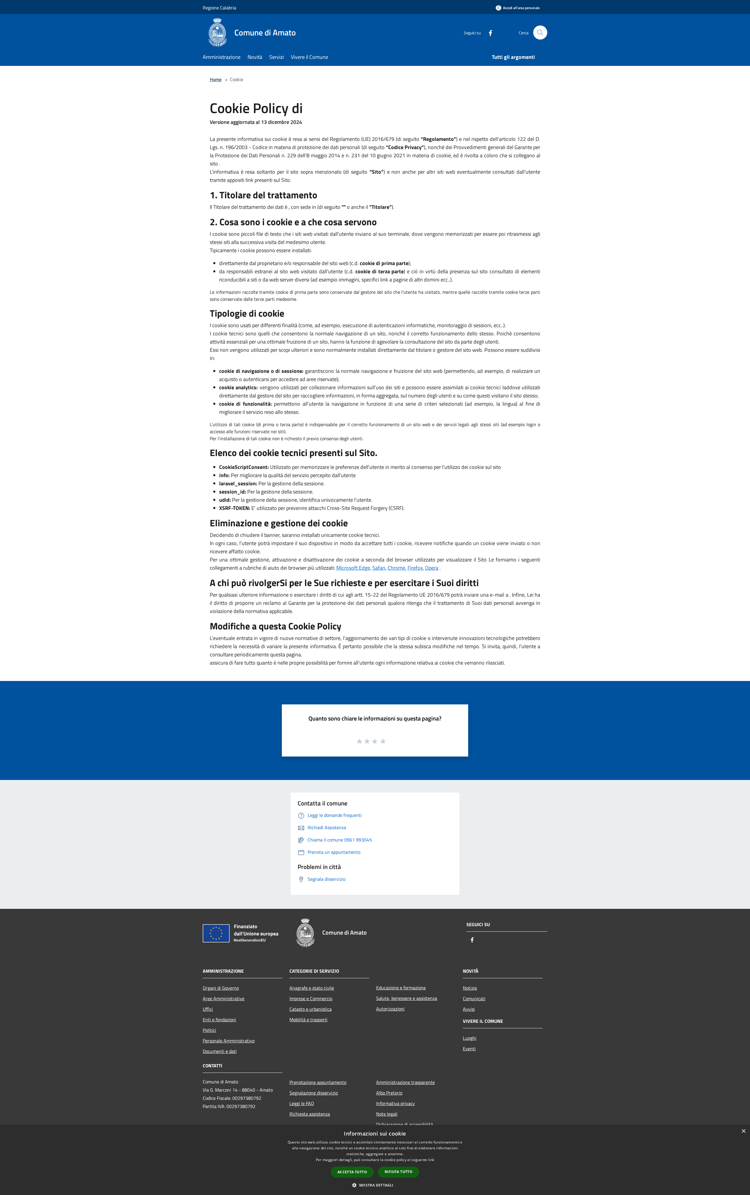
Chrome (396, 568)
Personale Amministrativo (229, 1040)
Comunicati (474, 998)
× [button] (743, 1131)
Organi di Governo (221, 987)
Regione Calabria (219, 7)
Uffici (208, 1009)
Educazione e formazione (401, 987)
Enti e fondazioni (219, 1019)
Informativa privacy (395, 1103)
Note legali (387, 1113)
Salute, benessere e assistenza (406, 998)
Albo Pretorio (389, 1092)
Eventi (469, 1048)
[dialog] (375, 1160)
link (431, 1159)
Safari (378, 568)
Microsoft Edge (353, 568)
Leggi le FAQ (301, 1103)
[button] (375, 1185)
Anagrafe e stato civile (311, 987)
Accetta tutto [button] (352, 1172)
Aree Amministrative (223, 998)
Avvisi (469, 1009)
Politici (209, 1030)
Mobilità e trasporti (308, 1019)
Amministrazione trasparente (405, 1082)
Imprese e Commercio (310, 998)
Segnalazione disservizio (313, 1092)
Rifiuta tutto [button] (398, 1171)
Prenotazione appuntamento (317, 1082)
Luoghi (469, 1038)
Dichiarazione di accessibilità (404, 1124)
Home (215, 79)
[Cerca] (540, 32)
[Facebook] (488, 32)
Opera (431, 568)
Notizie (470, 987)
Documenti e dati (220, 1051)
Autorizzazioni (390, 1008)
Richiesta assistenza (309, 1113)
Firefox (415, 568)
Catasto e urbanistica (310, 1009)
